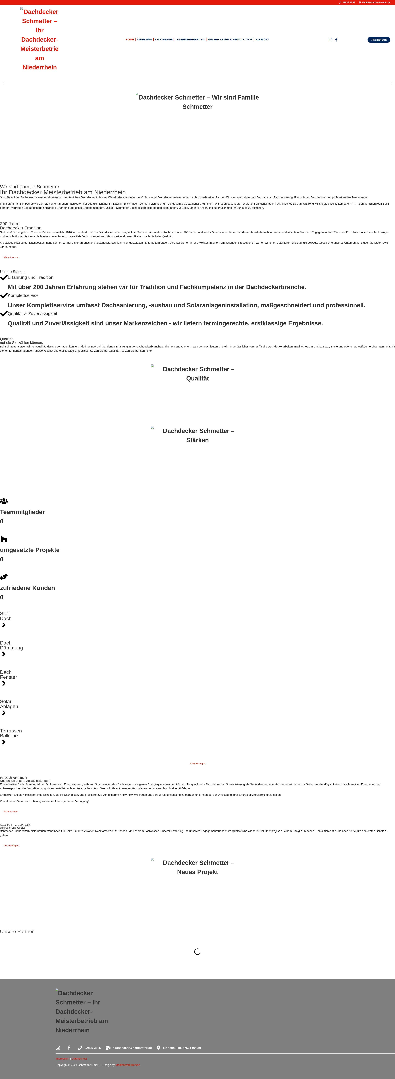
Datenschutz (79, 1058)
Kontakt (262, 39)
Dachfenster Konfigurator (230, 39)
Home (130, 39)
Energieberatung (191, 39)
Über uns (144, 39)
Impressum (62, 1058)
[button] (3, 83)
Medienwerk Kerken (128, 1065)
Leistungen (164, 39)
